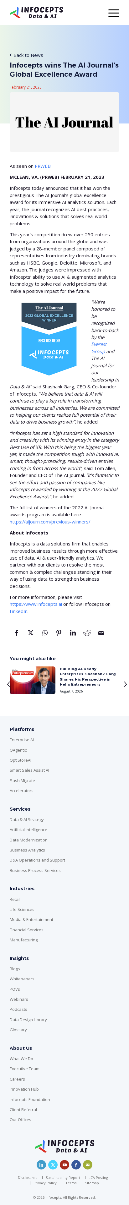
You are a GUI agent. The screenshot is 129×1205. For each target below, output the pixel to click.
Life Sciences (22, 909)
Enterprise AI (22, 739)
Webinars (19, 999)
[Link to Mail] (87, 1164)
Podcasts (18, 1009)
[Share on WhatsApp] (45, 635)
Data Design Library (28, 1019)
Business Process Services (35, 870)
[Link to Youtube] (64, 1164)
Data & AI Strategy (27, 819)
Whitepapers (22, 979)
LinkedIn (19, 611)
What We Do (21, 1058)
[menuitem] (29, 1177)
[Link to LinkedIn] (41, 1164)
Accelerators (22, 790)
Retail (15, 899)
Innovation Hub (24, 1089)
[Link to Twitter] (53, 1164)
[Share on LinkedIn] (73, 635)
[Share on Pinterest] (59, 635)
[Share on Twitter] (31, 635)
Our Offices (20, 1119)
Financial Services (27, 930)
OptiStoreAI (20, 760)
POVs (15, 989)
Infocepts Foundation (30, 1099)
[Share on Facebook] (17, 635)
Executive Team (24, 1068)
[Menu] (110, 12)
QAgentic (18, 750)
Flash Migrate (22, 780)
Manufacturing (24, 940)
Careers (17, 1079)
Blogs (15, 969)
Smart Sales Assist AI (29, 770)
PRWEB (43, 166)
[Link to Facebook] (76, 1164)
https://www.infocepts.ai (36, 604)
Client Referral (23, 1109)
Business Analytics (27, 850)
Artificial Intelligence (28, 829)
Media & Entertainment (31, 919)
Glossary (18, 1029)
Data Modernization (29, 840)
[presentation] (6, 682)
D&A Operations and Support (37, 860)
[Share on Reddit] (87, 635)
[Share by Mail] (101, 635)
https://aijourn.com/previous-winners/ (50, 521)
